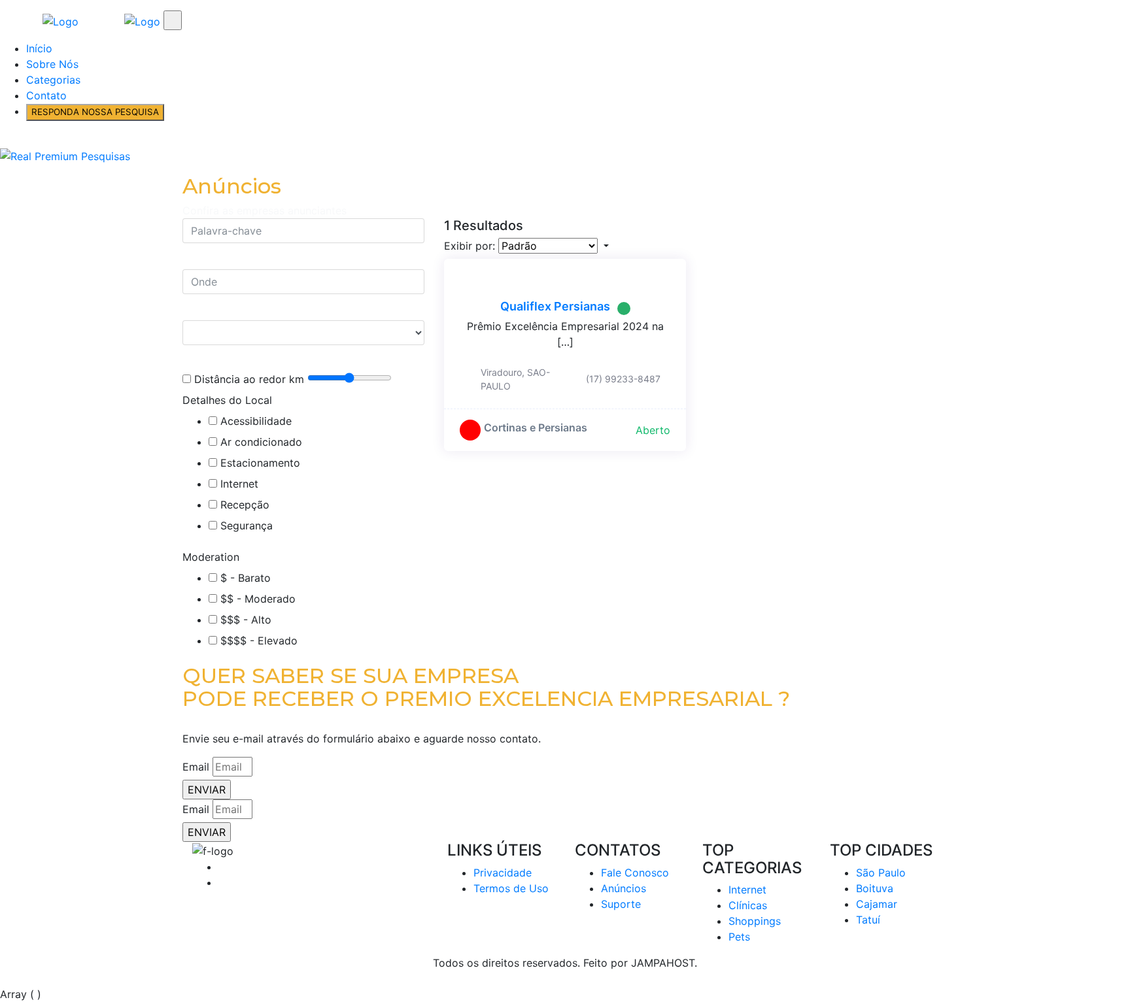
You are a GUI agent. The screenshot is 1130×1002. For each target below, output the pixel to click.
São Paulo (881, 872)
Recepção (244, 504)
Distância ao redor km (249, 379)
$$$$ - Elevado (259, 640)
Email (195, 766)
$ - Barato (245, 577)
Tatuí (868, 919)
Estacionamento (260, 462)
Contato (46, 95)
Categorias (53, 79)
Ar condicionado (261, 441)
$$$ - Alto (245, 619)
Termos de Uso (511, 888)
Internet (239, 483)
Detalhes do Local (227, 400)
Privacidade (502, 872)
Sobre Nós (52, 64)
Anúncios (623, 888)
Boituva (874, 888)
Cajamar (876, 903)
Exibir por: (469, 245)
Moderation (210, 556)
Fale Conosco (635, 872)
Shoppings (754, 920)
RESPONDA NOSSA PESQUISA (95, 112)
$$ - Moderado (258, 598)
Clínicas (747, 905)
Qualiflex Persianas (555, 306)
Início (39, 48)
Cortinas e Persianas (535, 427)
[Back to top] (4, 978)
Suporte (621, 903)
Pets (739, 936)
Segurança (246, 525)
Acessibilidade (256, 420)
